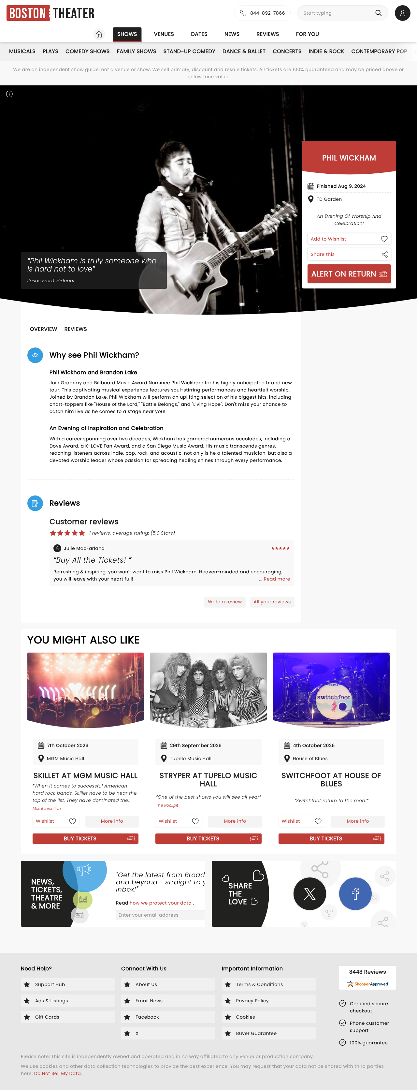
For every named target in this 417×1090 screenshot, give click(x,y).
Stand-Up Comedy (189, 51)
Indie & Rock (326, 51)
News (231, 34)
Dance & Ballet (244, 51)
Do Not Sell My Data (57, 1073)
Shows (127, 34)
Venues (164, 34)
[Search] (379, 13)
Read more (277, 579)
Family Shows (136, 51)
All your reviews (272, 601)
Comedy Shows (87, 51)
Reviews (268, 34)
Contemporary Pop (379, 51)
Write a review (225, 601)
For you (307, 34)
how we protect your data (161, 903)
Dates (199, 34)
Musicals (22, 51)
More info (112, 821)
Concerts (287, 51)
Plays (50, 51)
